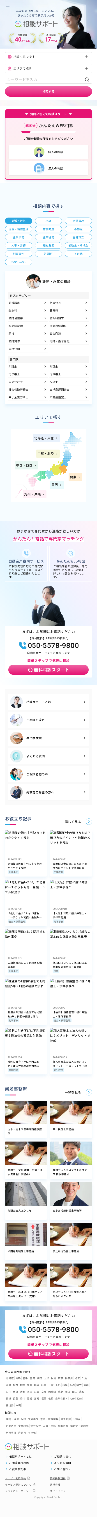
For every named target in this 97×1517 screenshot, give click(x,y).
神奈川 (69, 1378)
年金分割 (14, 349)
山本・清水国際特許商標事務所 (25, 1131)
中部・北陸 (45, 453)
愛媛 (29, 1398)
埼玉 (77, 1378)
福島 (53, 1378)
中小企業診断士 (19, 397)
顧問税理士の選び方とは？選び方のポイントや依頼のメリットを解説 (70, 866)
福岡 (43, 1398)
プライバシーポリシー (18, 1491)
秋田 (39, 1378)
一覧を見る (73, 1092)
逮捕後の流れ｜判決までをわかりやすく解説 (25, 866)
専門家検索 (34, 738)
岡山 (67, 1391)
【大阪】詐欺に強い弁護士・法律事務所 (70, 915)
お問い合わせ (62, 1469)
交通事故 (33, 1419)
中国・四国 (24, 465)
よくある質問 (35, 756)
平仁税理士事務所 (63, 1129)
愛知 (29, 1385)
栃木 (15, 1385)
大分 (72, 1398)
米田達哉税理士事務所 (21, 1251)
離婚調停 (14, 341)
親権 (11, 333)
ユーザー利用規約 (15, 1478)
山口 (74, 1391)
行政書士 (55, 374)
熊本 (65, 1398)
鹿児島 (10, 1405)
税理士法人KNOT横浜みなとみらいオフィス (70, 1294)
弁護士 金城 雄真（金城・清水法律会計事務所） (25, 1172)
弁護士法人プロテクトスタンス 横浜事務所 (70, 1172)
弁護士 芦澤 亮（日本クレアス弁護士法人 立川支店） (25, 1294)
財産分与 (55, 303)
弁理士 (54, 366)
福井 (79, 1385)
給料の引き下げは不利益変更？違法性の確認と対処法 (23, 1064)
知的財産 (63, 1426)
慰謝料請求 (57, 318)
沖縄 (18, 1405)
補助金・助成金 (79, 1426)
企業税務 (58, 872)
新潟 (72, 1385)
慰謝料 (13, 310)
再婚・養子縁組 (60, 341)
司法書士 (14, 374)
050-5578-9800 (53, 645)
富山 (86, 1385)
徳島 (15, 1398)
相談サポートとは (38, 702)
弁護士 (13, 366)
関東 (73, 477)
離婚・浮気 (12, 1419)
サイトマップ (58, 1491)
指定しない (19, 262)
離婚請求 (14, 303)
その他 (32, 1432)
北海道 (10, 1378)
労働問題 (13, 1070)
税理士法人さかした (19, 1210)
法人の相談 (55, 168)
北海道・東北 (44, 438)
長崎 (57, 1398)
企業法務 (11, 1426)
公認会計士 (16, 382)
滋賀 (36, 1391)
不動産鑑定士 (58, 397)
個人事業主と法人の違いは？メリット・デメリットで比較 (70, 1064)
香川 (22, 1398)
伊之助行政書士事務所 (66, 1251)
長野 (57, 1385)
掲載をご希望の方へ (40, 792)
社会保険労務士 (19, 389)
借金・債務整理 (17, 921)
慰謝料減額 (16, 326)
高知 (36, 1398)
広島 (60, 1391)
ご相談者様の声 (37, 774)
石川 (8, 1391)
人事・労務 (49, 1426)
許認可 (22, 1432)
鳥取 (81, 1391)
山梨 (65, 1385)
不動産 (77, 1419)
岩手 (25, 1378)
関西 (54, 484)
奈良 (43, 1391)
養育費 (54, 310)
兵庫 (29, 1391)
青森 (18, 1378)
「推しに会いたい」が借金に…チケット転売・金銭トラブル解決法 (25, 915)
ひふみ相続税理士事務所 (67, 1210)
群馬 (22, 1385)
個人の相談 (55, 152)
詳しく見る (73, 821)
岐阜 (43, 1385)
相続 (56, 971)
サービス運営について (18, 1484)
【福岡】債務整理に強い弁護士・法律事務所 (70, 1014)
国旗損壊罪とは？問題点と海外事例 (25, 965)
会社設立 (58, 1070)
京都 (22, 1391)
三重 (50, 1385)
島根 (8, 1398)
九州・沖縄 (32, 494)
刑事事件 (13, 872)
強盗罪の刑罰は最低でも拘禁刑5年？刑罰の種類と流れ (25, 1014)
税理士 (54, 382)
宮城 (32, 1378)
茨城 (8, 1385)
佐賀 (50, 1398)
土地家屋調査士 (60, 389)
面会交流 (55, 333)
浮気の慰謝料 (58, 326)
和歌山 (52, 1391)
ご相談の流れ (35, 720)
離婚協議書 (16, 318)
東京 (60, 1378)
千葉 (84, 1378)
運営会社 (55, 1484)
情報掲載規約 (58, 1478)
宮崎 (79, 1398)
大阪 (15, 1391)
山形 (46, 1378)
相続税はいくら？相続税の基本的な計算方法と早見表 (70, 965)
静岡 (36, 1385)
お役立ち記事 (17, 1469)
